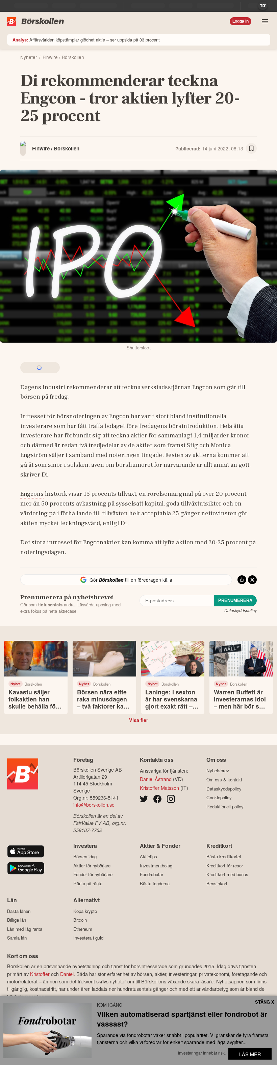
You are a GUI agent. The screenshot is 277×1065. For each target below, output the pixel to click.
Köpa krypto (85, 911)
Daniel (67, 973)
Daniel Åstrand (156, 778)
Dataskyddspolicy (240, 610)
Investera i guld (88, 938)
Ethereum (82, 929)
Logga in (240, 21)
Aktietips (148, 857)
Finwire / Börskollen (55, 148)
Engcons (32, 494)
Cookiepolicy (219, 798)
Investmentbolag (156, 865)
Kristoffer (40, 973)
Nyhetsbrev (217, 771)
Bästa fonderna (155, 883)
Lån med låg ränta (24, 929)
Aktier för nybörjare (91, 865)
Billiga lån (16, 920)
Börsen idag (85, 857)
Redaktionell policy (225, 806)
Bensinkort (216, 883)
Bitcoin (80, 920)
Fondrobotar (151, 874)
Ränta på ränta (87, 883)
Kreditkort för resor (224, 865)
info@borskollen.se (94, 804)
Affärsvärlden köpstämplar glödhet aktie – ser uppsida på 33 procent (86, 39)
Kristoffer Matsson (159, 787)
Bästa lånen (18, 911)
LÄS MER (250, 1054)
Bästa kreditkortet (223, 857)
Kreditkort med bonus (227, 874)
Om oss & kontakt (224, 779)
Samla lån (17, 938)
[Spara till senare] (251, 148)
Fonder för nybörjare (92, 874)
